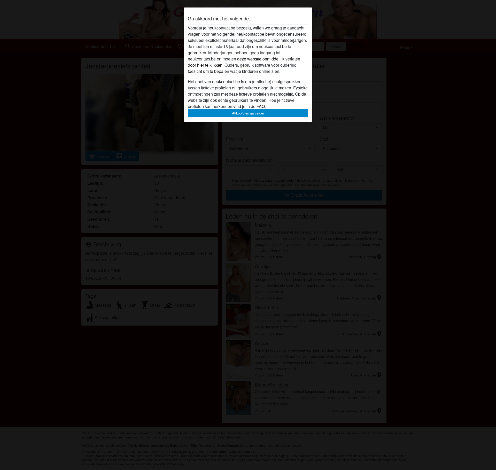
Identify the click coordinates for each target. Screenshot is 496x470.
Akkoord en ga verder (248, 113)
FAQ (261, 106)
